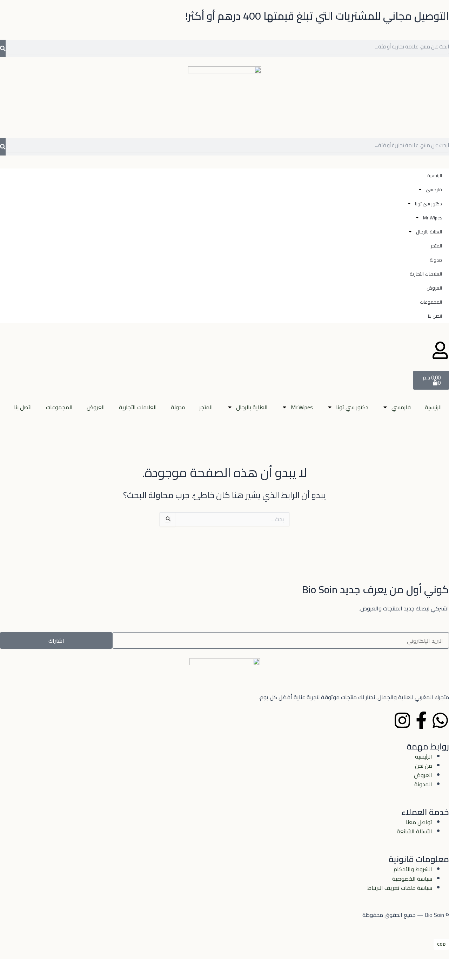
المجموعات (59, 407)
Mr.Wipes (302, 407)
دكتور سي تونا (352, 407)
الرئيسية (433, 407)
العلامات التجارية (138, 407)
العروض (96, 407)
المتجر (206, 407)
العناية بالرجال (252, 407)
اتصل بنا (23, 407)
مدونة (178, 407)
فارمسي (401, 407)
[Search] (3, 48)
